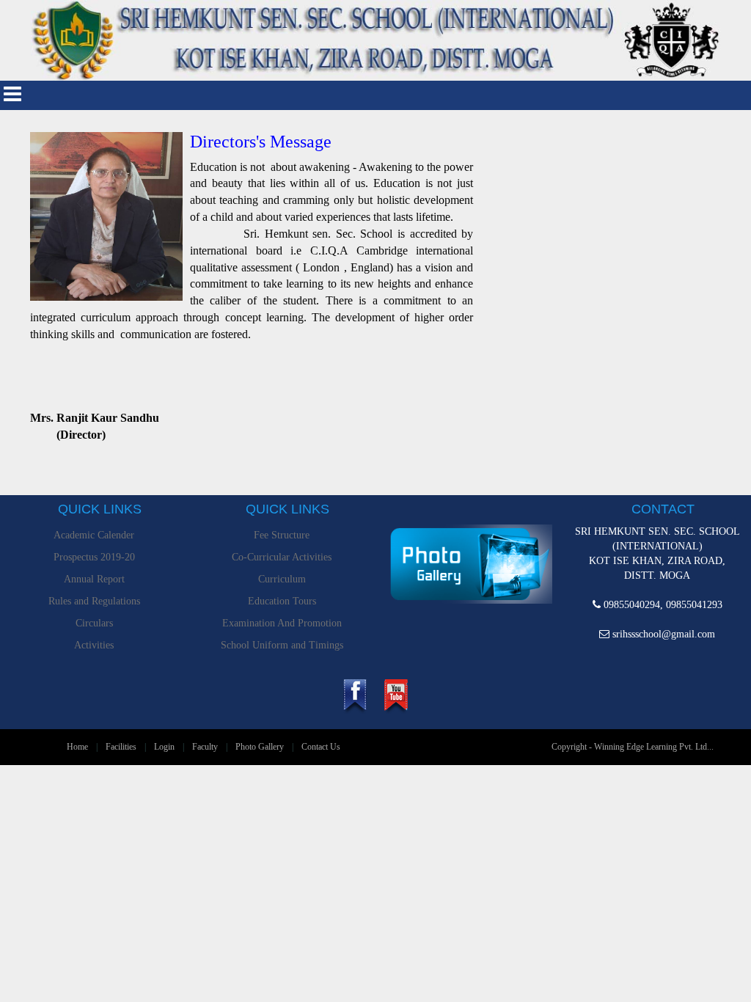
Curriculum (282, 579)
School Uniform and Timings (282, 645)
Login (164, 747)
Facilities (121, 747)
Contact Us (320, 747)
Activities (94, 645)
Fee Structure (281, 535)
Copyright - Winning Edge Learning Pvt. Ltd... (633, 747)
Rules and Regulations (94, 601)
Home (77, 747)
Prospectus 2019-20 (94, 557)
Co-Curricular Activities (281, 557)
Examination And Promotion (282, 623)
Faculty (205, 747)
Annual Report (94, 579)
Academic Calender (94, 535)
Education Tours (282, 601)
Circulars (94, 623)
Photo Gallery (259, 747)
